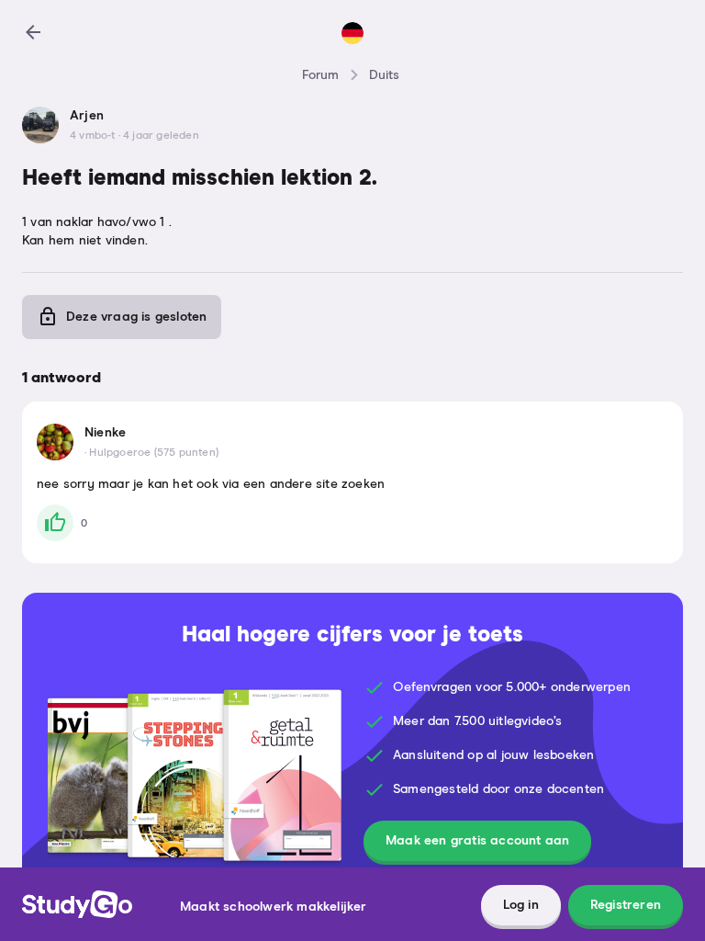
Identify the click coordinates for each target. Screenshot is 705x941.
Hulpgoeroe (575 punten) (153, 453)
